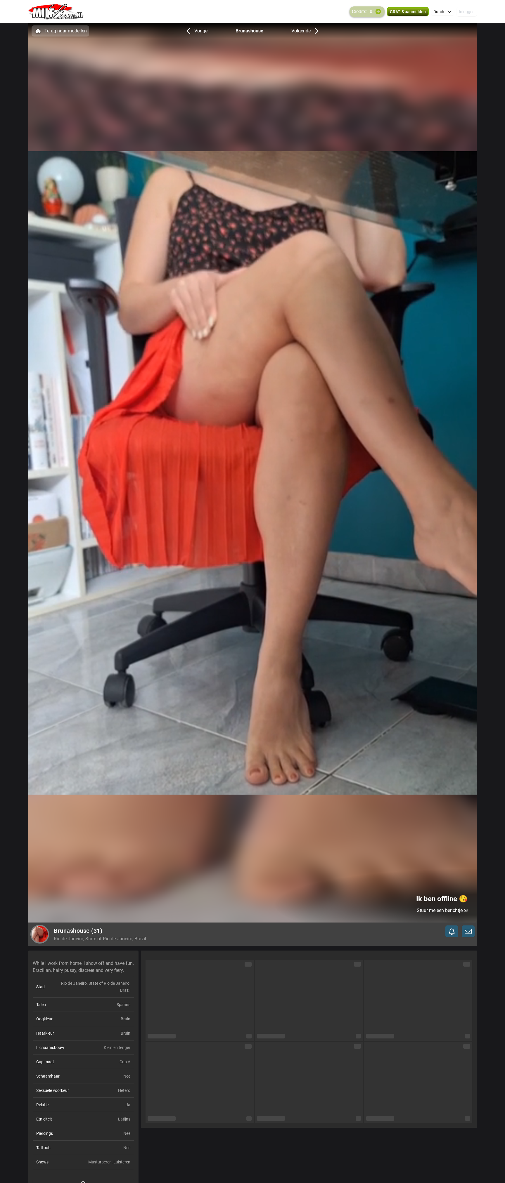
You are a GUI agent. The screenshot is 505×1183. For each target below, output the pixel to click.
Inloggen (467, 11)
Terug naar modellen (65, 31)
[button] (442, 11)
